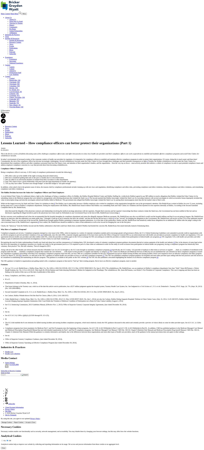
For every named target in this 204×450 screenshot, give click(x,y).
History (11, 25)
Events (11, 46)
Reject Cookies (18, 422)
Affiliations (13, 33)
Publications (13, 48)
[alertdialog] (102, 437)
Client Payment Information (14, 407)
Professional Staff (15, 73)
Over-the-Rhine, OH (16, 107)
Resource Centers (15, 42)
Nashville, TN (14, 103)
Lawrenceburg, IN (15, 92)
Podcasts (12, 52)
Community (13, 27)
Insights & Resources (12, 38)
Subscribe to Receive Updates (11, 371)
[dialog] (102, 421)
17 (104, 255)
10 (42, 235)
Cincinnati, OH (14, 82)
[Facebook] (5, 396)
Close (3, 448)
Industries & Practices (12, 35)
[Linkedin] (6, 398)
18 (87, 257)
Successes (12, 61)
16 (21, 255)
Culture (11, 69)
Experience (9, 57)
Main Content (5, 14)
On (5, 441)
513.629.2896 (14, 364)
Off (10, 441)
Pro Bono (12, 29)
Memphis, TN (14, 101)
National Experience (16, 63)
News (11, 44)
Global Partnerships (16, 31)
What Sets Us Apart (16, 21)
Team (7, 37)
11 (160, 237)
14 (111, 250)
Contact (7, 76)
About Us (8, 17)
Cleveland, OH (14, 84)
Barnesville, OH (14, 80)
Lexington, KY (14, 95)
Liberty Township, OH (17, 97)
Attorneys (12, 71)
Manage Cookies (7, 422)
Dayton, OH (13, 88)
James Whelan (10, 363)
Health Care (9, 352)
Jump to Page (5, 373)
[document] (102, 437)
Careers (7, 65)
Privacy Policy (10, 409)
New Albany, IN (15, 105)
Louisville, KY (14, 99)
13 (174, 242)
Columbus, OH (14, 86)
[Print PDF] (3, 118)
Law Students (14, 74)
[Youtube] (6, 401)
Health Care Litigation (12, 354)
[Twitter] (6, 391)
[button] (3, 123)
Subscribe (12, 54)
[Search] (20, 14)
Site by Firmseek (10, 415)
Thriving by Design (16, 23)
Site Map (8, 411)
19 (157, 257)
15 (108, 252)
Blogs (11, 50)
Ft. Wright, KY (14, 90)
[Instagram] (6, 393)
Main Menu (14, 14)
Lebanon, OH (14, 93)
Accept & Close (30, 422)
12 (68, 239)
